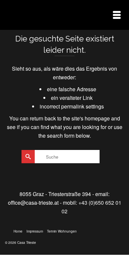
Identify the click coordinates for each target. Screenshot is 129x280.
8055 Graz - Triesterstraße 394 (55, 194)
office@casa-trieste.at (33, 202)
